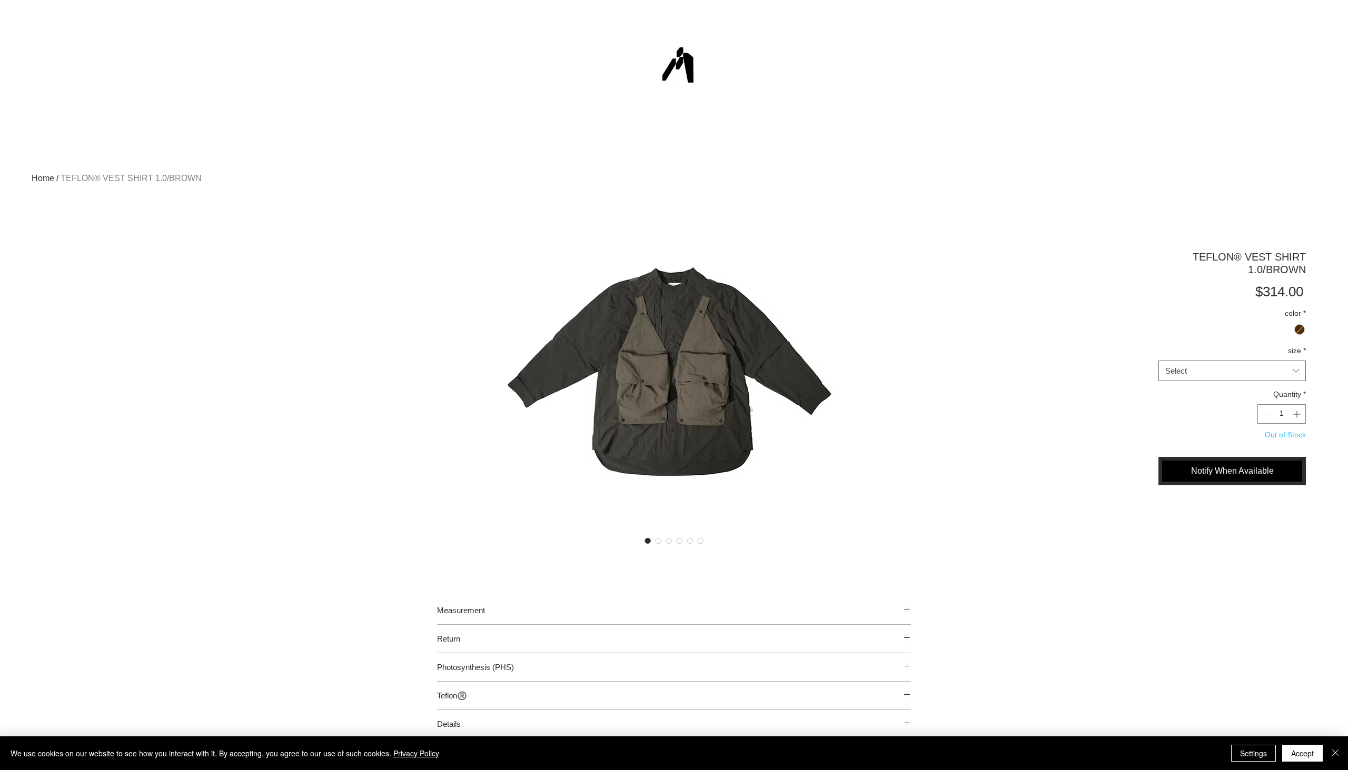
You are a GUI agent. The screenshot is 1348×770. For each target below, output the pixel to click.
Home (43, 178)
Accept (1302, 753)
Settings (1253, 753)
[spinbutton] (1281, 414)
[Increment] (1297, 414)
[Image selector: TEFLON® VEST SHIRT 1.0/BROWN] (647, 540)
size (1297, 350)
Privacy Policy (416, 753)
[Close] (1335, 753)
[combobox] (1232, 371)
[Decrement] (1265, 414)
